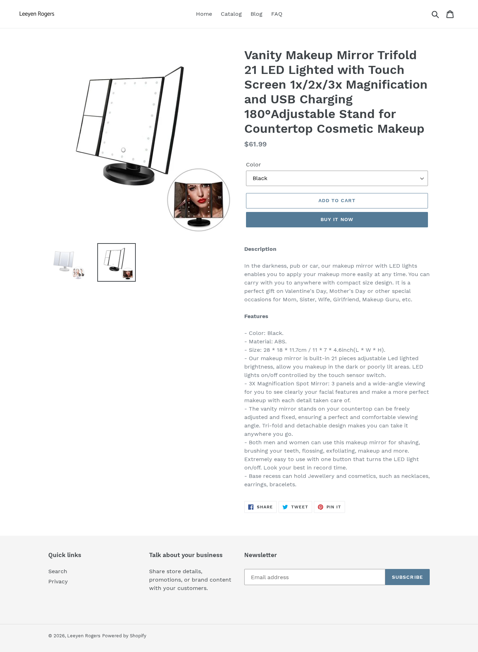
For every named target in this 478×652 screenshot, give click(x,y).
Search (57, 571)
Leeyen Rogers (83, 635)
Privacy (58, 581)
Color (253, 164)
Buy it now (337, 219)
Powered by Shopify (124, 635)
